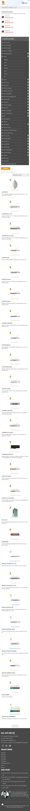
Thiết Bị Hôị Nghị (7, 48)
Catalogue (3, 761)
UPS (4, 116)
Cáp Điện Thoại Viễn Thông (9, 130)
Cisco (5, 71)
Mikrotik (6, 59)
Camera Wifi (6, 99)
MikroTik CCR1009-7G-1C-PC (9, 585)
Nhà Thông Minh (7, 45)
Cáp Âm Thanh (7, 127)
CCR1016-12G (5, 257)
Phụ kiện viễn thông (8, 133)
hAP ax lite (4, 520)
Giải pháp (3, 759)
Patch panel (6, 135)
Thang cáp (6, 161)
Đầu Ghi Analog (7, 110)
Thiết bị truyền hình (7, 90)
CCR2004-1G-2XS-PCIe (7, 454)
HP (4, 76)
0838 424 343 (9, 27)
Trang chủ (5, 7)
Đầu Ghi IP (5, 107)
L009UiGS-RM (5, 541)
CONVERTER (6, 144)
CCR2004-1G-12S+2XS (7, 432)
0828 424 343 (9, 22)
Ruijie (5, 65)
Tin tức (2, 765)
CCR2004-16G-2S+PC (7, 410)
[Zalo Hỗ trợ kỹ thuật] (2, 802)
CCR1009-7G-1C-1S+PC (8, 235)
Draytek (6, 68)
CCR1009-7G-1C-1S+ (7, 214)
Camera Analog (7, 105)
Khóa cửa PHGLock (8, 113)
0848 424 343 (9, 32)
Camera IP (5, 102)
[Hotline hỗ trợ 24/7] (2, 809)
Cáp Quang (6, 147)
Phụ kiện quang (7, 152)
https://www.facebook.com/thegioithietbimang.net (14, 742)
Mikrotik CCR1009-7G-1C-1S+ (9, 563)
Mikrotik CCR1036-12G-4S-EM (9, 651)
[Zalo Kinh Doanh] (2, 798)
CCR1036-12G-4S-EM (7, 323)
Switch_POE (6, 82)
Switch (4, 79)
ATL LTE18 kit (5, 192)
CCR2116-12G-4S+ (6, 476)
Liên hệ (2, 767)
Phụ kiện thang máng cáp (9, 163)
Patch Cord (6, 141)
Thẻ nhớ (5, 121)
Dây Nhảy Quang (7, 149)
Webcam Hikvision (7, 50)
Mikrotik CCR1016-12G (7, 607)
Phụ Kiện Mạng (7, 138)
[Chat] (2, 805)
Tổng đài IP (6, 85)
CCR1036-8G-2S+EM (7, 367)
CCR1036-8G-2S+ (6, 345)
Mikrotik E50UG (5, 694)
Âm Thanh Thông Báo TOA (9, 96)
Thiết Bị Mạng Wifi (7, 53)
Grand (5, 73)
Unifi (5, 62)
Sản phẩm (3, 756)
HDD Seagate (6, 119)
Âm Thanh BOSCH (7, 93)
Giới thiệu (3, 754)
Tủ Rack (5, 155)
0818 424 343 (9, 17)
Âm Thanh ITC (6, 42)
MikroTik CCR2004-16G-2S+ (8, 673)
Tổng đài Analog (7, 88)
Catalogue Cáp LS (5, 763)
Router (10, 7)
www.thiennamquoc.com (17, 807)
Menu (26, 3)
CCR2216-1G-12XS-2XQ (8, 498)
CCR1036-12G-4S (6, 301)
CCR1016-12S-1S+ (6, 279)
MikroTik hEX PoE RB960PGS (8, 716)
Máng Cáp (6, 158)
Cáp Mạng (6, 124)
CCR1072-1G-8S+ (6, 388)
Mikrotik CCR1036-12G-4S (8, 629)
